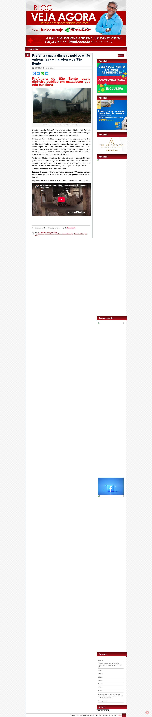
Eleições (100, 677)
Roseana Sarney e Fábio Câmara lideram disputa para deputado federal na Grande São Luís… (110, 695)
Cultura (100, 670)
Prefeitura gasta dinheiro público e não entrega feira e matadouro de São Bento (61, 59)
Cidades (43, 232)
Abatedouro (41, 234)
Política (54, 232)
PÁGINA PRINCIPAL (33, 49)
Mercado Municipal (67, 234)
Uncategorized (102, 701)
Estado (100, 680)
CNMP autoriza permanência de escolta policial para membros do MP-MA (110, 665)
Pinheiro (100, 684)
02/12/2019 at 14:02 (39, 68)
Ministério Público (79, 234)
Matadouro (58, 234)
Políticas (100, 691)
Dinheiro (49, 232)
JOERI (119, 715)
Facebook (71, 228)
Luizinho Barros (49, 234)
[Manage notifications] (147, 712)
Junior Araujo (51, 68)
